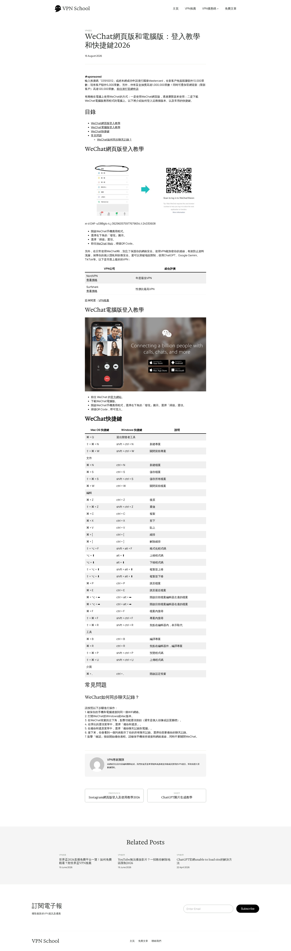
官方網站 (116, 397)
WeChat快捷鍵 (100, 131)
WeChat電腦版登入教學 (105, 127)
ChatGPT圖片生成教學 (176, 797)
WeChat (101, 243)
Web (110, 243)
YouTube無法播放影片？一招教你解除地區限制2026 (144, 861)
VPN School (76, 8)
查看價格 (91, 280)
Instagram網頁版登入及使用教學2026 (114, 797)
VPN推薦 (104, 300)
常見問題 (96, 135)
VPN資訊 (88, 30)
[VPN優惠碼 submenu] (218, 8)
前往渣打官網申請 (128, 89)
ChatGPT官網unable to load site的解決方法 (204, 861)
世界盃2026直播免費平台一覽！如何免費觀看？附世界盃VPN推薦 (85, 861)
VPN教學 (121, 855)
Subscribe (247, 909)
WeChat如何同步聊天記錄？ (114, 139)
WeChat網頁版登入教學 (105, 123)
